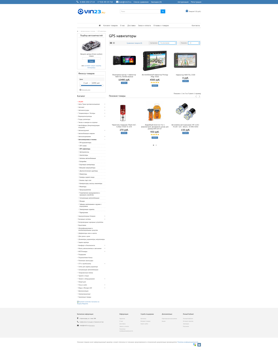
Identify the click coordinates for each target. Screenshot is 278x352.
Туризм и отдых (83, 276)
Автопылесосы (84, 152)
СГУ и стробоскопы (84, 264)
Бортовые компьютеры (87, 165)
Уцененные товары (84, 297)
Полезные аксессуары (85, 261)
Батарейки (82, 161)
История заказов (188, 321)
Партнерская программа (169, 318)
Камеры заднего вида (86, 177)
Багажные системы (84, 219)
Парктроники (83, 212)
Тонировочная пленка (85, 273)
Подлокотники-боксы (85, 257)
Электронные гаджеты (86, 209)
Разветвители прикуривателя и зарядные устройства (89, 194)
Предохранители (85, 190)
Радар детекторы (84, 119)
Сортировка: (154, 43)
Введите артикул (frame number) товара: (91, 55)
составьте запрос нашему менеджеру (92, 67)
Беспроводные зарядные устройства (90, 222)
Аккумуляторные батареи (86, 216)
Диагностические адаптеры (88, 171)
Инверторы (83, 174)
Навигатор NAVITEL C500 (185, 75)
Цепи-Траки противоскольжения (89, 104)
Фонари (82, 201)
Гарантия (122, 318)
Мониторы (82, 187)
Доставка (131, 25)
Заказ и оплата (144, 25)
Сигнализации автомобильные (89, 198)
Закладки (186, 324)
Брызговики (82, 225)
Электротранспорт (84, 294)
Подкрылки (82, 254)
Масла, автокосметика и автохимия (89, 248)
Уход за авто (82, 285)
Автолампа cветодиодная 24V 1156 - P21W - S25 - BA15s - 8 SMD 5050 (185, 126)
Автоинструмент (83, 130)
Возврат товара (145, 321)
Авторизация (183, 2)
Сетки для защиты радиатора (88, 267)
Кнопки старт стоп (85, 180)
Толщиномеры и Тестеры (86, 113)
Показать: (184, 43)
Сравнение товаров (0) (134, 43)
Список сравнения (141, 2)
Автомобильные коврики (86, 133)
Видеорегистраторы (85, 116)
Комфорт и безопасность (86, 245)
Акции (163, 321)
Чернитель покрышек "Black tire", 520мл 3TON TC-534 (124, 126)
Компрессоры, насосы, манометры (90, 183)
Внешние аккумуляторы (87, 168)
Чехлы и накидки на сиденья (87, 122)
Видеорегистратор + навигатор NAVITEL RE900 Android (124, 76)
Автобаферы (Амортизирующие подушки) (89, 126)
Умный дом (82, 282)
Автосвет (81, 107)
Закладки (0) (156, 2)
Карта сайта (144, 324)
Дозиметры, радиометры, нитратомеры (91, 239)
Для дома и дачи (84, 236)
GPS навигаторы (102, 31)
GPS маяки (83, 146)
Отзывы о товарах (161, 25)
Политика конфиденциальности (126, 330)
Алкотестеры (83, 155)
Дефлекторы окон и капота (87, 233)
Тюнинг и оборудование (86, 279)
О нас (122, 25)
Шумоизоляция (83, 291)
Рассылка (186, 326)
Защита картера (83, 242)
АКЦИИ (80, 102)
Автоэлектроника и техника (88, 31)
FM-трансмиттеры (85, 143)
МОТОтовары (82, 251)
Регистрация (196, 2)
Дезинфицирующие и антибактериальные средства (88, 229)
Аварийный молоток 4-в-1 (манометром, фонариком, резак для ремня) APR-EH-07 (154, 127)
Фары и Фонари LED (85, 288)
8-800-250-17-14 (87, 2)
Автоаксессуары (83, 110)
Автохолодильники (84, 136)
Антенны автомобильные (87, 158)
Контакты (196, 25)
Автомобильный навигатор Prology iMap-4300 (155, 76)
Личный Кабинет (188, 318)
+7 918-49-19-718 (105, 2)
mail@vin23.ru (125, 2)
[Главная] (100, 25)
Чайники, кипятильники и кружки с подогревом (90, 205)
